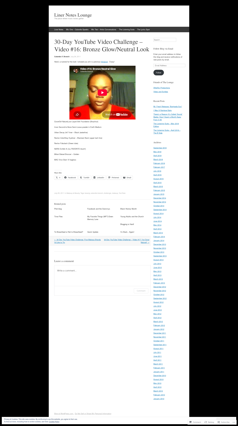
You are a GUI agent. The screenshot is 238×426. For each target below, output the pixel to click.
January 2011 (158, 371)
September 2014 (160, 209)
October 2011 (158, 340)
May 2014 (157, 225)
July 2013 (157, 263)
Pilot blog (58, 208)
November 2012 (159, 290)
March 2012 (158, 321)
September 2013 (160, 256)
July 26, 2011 (76, 56)
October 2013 (158, 252)
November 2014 (159, 202)
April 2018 (157, 155)
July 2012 (157, 306)
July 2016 (157, 171)
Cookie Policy (54, 421)
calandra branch (97, 193)
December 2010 (159, 375)
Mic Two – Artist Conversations (103, 29)
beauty (87, 193)
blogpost (104, 61)
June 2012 (157, 310)
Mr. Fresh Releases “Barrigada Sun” (167, 106)
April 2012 (157, 317)
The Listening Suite (126, 29)
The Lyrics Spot (143, 29)
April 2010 (157, 387)
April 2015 (157, 182)
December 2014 (159, 198)
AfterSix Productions (161, 87)
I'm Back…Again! (127, 232)
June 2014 (157, 221)
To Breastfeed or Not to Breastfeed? (68, 232)
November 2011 (159, 337)
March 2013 (158, 279)
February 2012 (159, 325)
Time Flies (58, 216)
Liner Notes (58, 29)
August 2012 (158, 302)
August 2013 (158, 259)
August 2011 (158, 348)
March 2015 (158, 186)
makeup (115, 193)
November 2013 (159, 248)
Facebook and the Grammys (98, 208)
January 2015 (158, 194)
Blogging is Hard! (127, 224)
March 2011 (158, 364)
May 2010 (157, 383)
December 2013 (159, 244)
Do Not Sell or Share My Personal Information (93, 413)
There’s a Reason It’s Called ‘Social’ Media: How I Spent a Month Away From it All (167, 117)
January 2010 (158, 398)
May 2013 (157, 271)
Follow (158, 72)
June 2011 (157, 356)
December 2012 (159, 286)
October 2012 (158, 294)
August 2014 (158, 213)
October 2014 (158, 205)
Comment (141, 291)
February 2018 (159, 163)
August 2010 (158, 379)
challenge (107, 193)
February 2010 (159, 394)
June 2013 (157, 267)
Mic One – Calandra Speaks (77, 29)
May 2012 (157, 313)
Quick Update (92, 232)
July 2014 (157, 217)
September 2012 (160, 298)
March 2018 (158, 159)
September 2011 (160, 344)
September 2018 (160, 148)
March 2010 (158, 391)
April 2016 (157, 175)
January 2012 (158, 329)
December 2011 (159, 333)
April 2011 (157, 360)
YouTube (122, 193)
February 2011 (159, 367)
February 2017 (159, 167)
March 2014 (158, 232)
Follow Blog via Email (163, 48)
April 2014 (157, 229)
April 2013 (157, 275)
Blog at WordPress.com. (64, 413)
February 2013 (159, 283)
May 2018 (157, 151)
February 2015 (159, 190)
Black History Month (128, 208)
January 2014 (158, 240)
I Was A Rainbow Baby (162, 110)
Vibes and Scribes (160, 91)
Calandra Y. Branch (61, 56)
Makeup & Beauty (73, 193)
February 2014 (159, 236)
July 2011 (157, 352)
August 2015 (158, 178)
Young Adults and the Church (132, 216)
